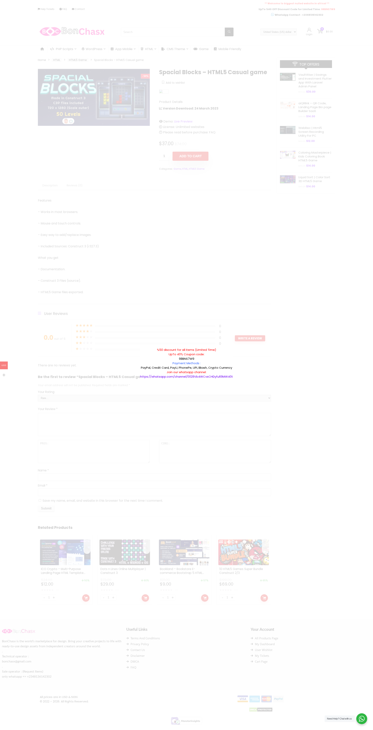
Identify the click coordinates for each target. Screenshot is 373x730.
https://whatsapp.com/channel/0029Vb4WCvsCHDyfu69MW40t (186, 377)
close (235, 345)
